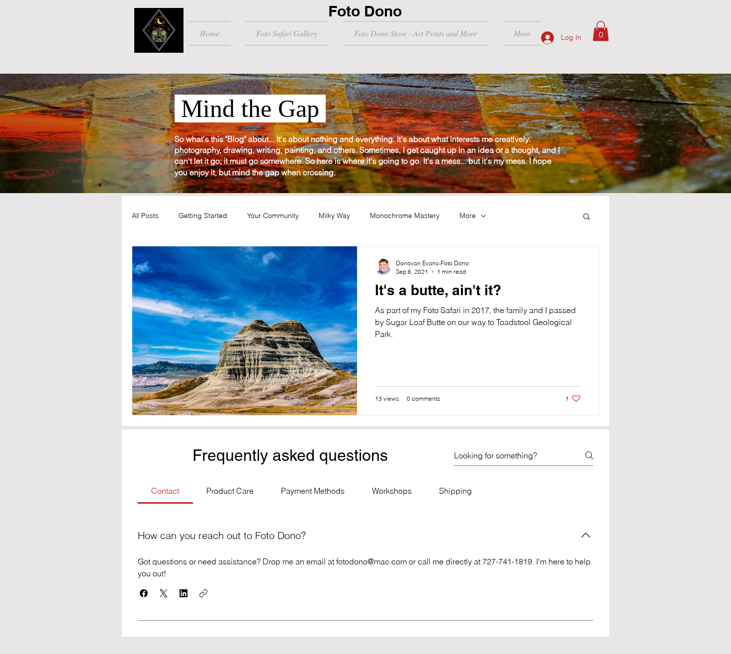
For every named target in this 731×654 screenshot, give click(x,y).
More (467, 215)
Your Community (273, 215)
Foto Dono (365, 11)
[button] (600, 31)
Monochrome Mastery (405, 215)
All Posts (145, 215)
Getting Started (203, 215)
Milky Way (334, 215)
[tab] (165, 491)
